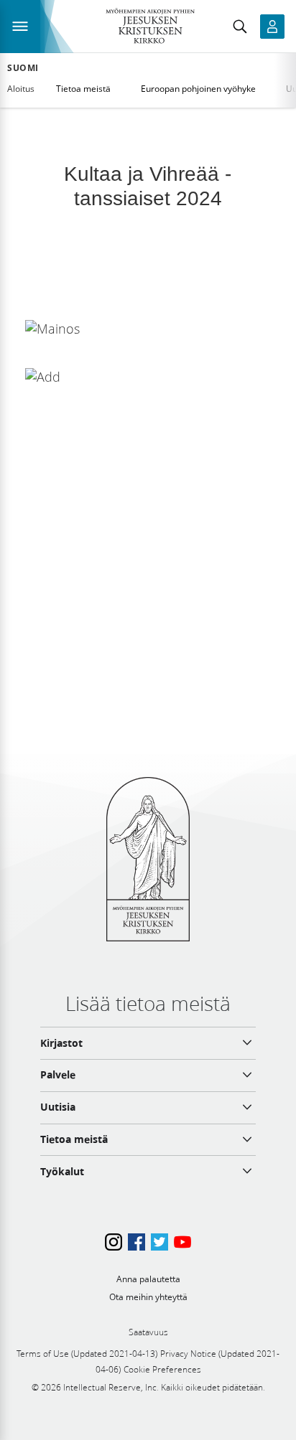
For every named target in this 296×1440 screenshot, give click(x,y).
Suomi (23, 68)
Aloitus (20, 89)
